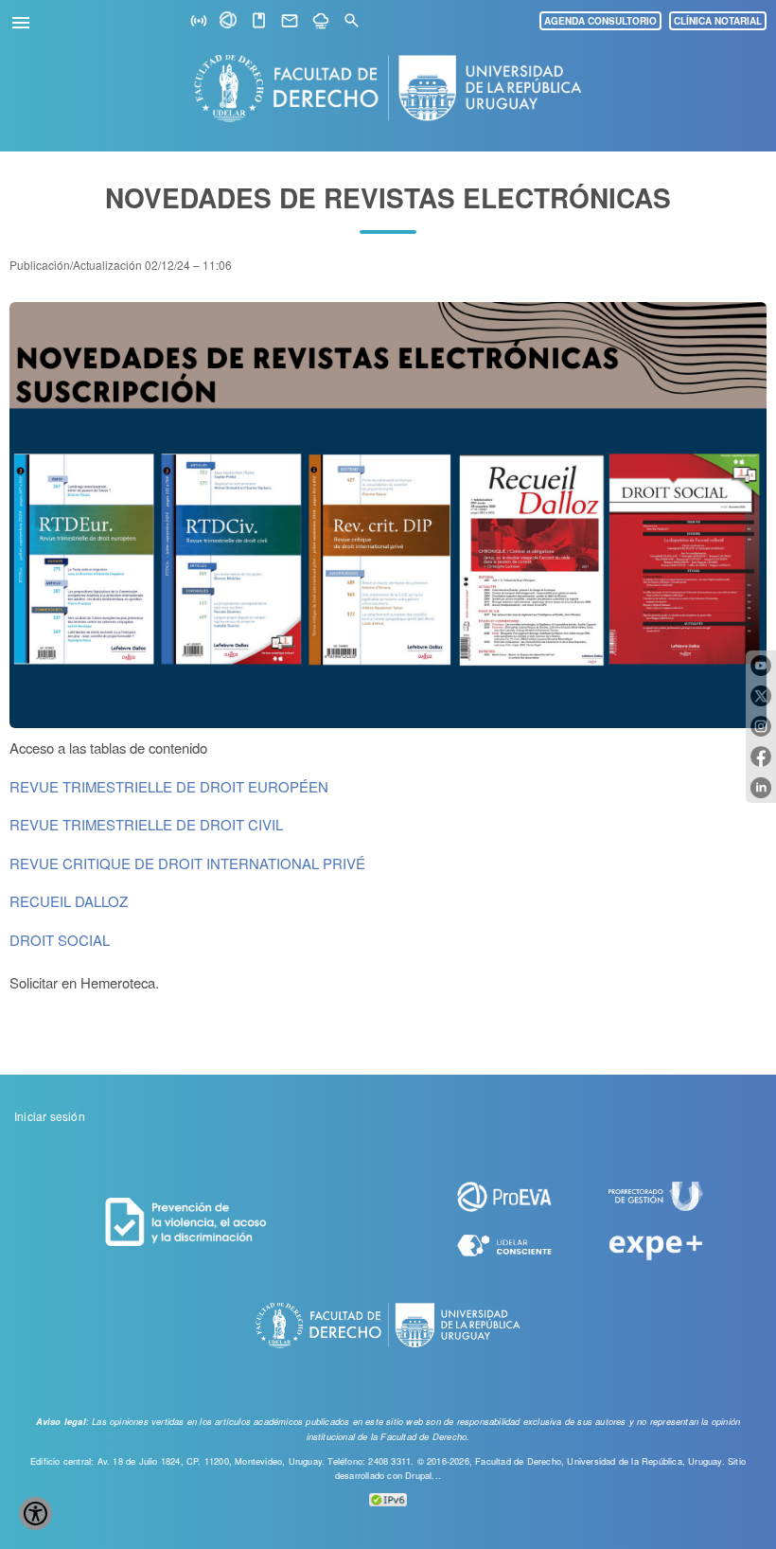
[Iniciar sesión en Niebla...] (320, 21)
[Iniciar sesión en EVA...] (229, 22)
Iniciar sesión (49, 1116)
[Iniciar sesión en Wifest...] (198, 21)
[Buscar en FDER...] (352, 21)
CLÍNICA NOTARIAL (718, 20)
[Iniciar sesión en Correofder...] (289, 21)
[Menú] (23, 20)
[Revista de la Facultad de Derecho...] (259, 21)
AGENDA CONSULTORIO (600, 20)
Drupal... (423, 1475)
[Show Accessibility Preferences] (35, 1513)
